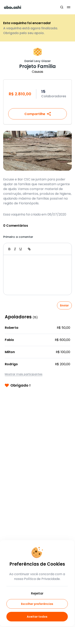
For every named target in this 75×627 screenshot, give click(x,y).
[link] (29, 249)
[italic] (15, 249)
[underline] (20, 249)
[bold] (9, 249)
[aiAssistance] (64, 249)
